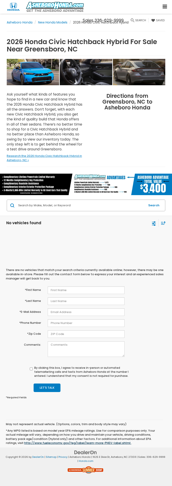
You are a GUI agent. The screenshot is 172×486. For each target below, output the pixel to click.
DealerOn (38, 457)
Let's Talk (47, 388)
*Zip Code (34, 334)
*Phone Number (30, 323)
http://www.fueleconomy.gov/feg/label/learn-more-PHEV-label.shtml (77, 443)
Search (153, 205)
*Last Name (33, 301)
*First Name (33, 290)
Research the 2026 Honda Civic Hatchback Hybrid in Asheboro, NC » (44, 158)
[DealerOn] (85, 452)
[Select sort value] (162, 223)
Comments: (32, 345)
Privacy (62, 457)
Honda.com (86, 461)
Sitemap (51, 457)
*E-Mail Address (30, 312)
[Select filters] (154, 223)
